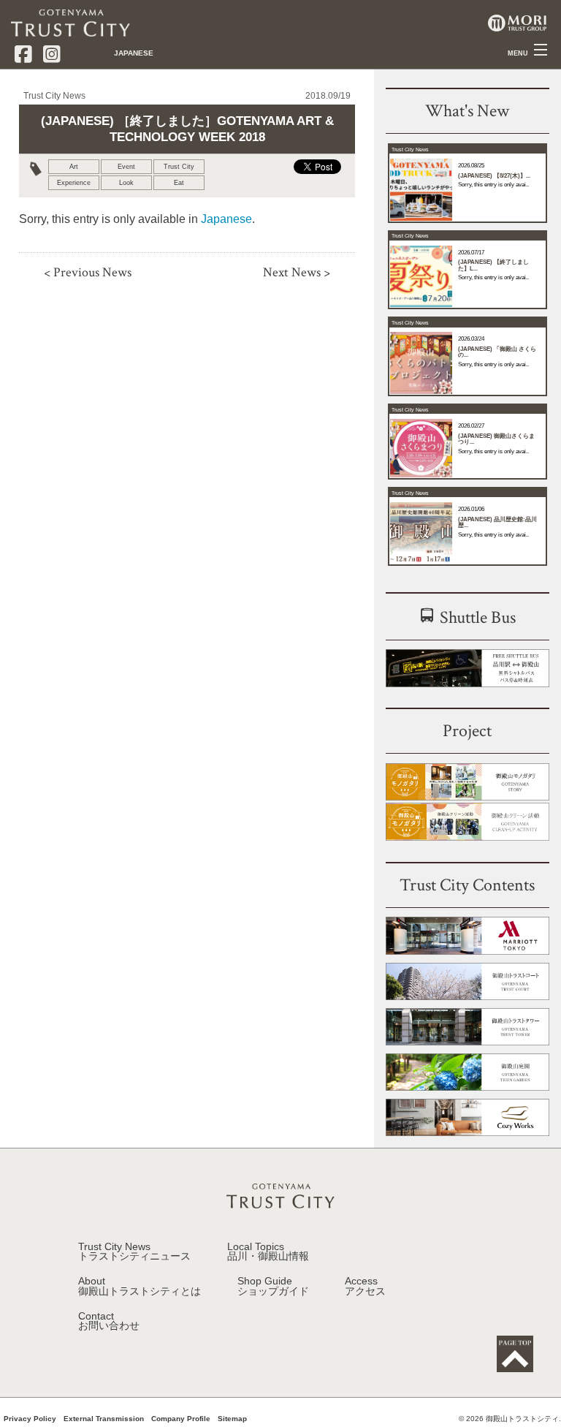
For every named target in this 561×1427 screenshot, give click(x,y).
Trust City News (134, 1252)
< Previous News (87, 272)
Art (73, 166)
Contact (109, 1321)
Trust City (179, 166)
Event (126, 166)
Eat (179, 182)
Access (365, 1286)
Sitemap (232, 1419)
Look (126, 182)
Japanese (226, 219)
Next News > (296, 272)
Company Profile (180, 1419)
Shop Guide (273, 1286)
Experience (74, 182)
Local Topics (268, 1252)
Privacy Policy (30, 1419)
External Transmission (104, 1419)
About (139, 1286)
